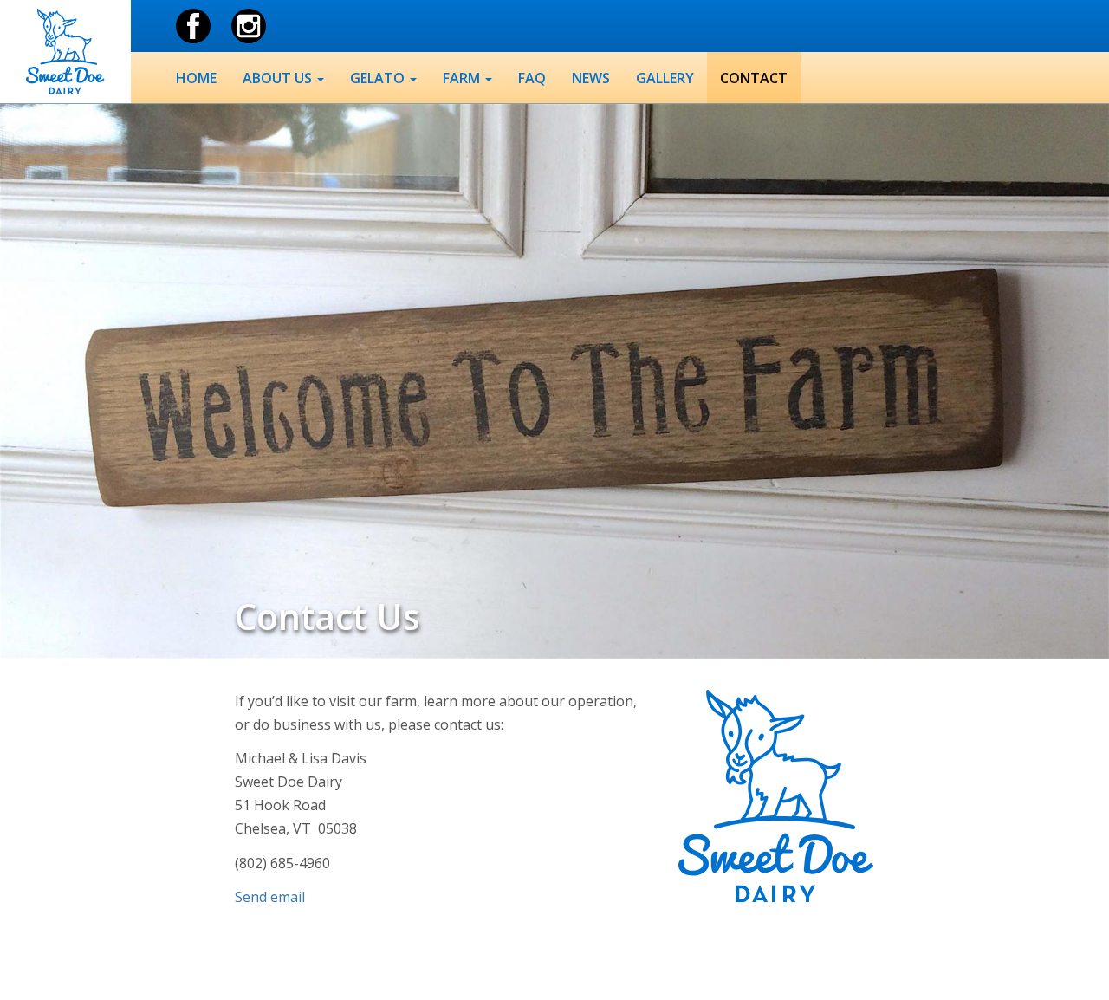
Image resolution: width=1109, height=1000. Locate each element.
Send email (270, 896)
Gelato (379, 78)
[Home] (65, 51)
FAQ (532, 78)
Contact (754, 78)
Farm (463, 78)
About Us (279, 78)
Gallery (665, 78)
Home (196, 78)
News (591, 78)
